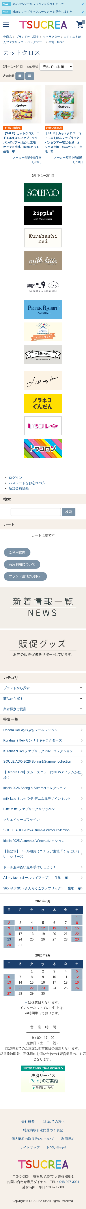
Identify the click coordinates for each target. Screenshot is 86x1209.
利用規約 (68, 1139)
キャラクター (51, 36)
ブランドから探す (27, 36)
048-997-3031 (69, 1182)
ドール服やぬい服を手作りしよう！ (29, 867)
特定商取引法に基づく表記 (43, 1130)
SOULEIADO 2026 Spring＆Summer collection (37, 761)
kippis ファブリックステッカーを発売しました (43, 11)
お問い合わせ (56, 1147)
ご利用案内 (17, 552)
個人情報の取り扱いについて (32, 1139)
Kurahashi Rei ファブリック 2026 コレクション (38, 751)
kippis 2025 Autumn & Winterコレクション (34, 841)
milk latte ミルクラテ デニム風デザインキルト (37, 798)
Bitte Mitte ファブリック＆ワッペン (29, 809)
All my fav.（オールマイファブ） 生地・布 (35, 877)
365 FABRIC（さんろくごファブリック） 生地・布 (42, 888)
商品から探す (13, 698)
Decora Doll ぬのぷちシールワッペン (30, 730)
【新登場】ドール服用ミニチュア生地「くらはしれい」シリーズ (41, 853)
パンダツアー (36, 42)
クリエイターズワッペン (21, 819)
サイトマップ (30, 1147)
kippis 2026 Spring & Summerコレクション (34, 788)
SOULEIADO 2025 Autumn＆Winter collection (36, 830)
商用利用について (22, 564)
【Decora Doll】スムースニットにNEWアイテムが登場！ (42, 774)
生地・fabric (56, 42)
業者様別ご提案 (14, 709)
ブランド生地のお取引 (25, 576)
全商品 (7, 36)
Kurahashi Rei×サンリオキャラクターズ (32, 740)
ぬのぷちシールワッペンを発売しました (38, 4)
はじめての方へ (53, 1121)
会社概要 (28, 1121)
